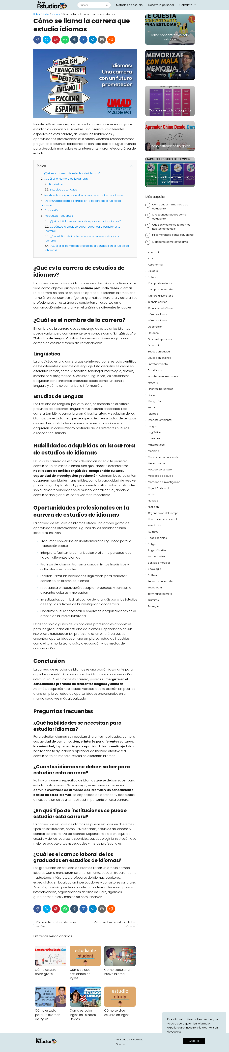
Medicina (153, 451)
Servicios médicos (159, 562)
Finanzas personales (160, 389)
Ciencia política (157, 302)
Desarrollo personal (161, 5)
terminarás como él (160, 593)
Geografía (154, 401)
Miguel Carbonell (158, 488)
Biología (153, 271)
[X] (47, 40)
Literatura (154, 438)
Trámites (153, 600)
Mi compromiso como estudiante (173, 234)
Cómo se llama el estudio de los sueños (56, 924)
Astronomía (155, 264)
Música (152, 494)
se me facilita (156, 556)
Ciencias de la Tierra (160, 308)
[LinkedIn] (83, 40)
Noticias (153, 500)
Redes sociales (157, 538)
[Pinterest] (56, 40)
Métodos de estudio (129, 5)
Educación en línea (159, 358)
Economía (154, 345)
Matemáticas (156, 444)
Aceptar (194, 1041)
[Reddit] (111, 40)
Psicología (154, 525)
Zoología (153, 606)
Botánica (153, 277)
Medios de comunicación (163, 457)
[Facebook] (37, 40)
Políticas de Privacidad (129, 1039)
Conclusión (52, 210)
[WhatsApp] (65, 40)
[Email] (102, 40)
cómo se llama (157, 314)
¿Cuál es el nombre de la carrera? (66, 179)
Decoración (155, 326)
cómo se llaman (158, 320)
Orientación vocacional (162, 519)
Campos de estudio (160, 289)
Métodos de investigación (164, 482)
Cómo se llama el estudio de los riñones (114, 924)
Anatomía (154, 252)
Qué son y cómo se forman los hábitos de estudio (171, 226)
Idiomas (153, 413)
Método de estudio (160, 469)
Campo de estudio (160, 283)
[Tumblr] (74, 40)
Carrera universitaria (160, 295)
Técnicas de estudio (160, 581)
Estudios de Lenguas (63, 190)
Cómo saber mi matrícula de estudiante (170, 206)
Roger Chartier (157, 550)
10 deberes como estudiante (170, 242)
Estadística (155, 370)
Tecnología (155, 587)
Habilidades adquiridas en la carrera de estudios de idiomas (83, 195)
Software (153, 575)
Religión (153, 544)
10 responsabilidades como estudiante (169, 216)
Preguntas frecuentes (59, 216)
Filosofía (153, 382)
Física (151, 395)
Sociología (154, 569)
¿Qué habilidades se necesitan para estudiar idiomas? (85, 221)
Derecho (153, 333)
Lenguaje (153, 426)
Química (153, 531)
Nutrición (153, 507)
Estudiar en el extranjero (163, 376)
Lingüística (56, 184)
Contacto (185, 5)
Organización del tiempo (163, 513)
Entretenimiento (158, 364)
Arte (150, 258)
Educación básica (159, 351)
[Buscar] (107, 5)
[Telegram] (93, 40)
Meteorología (156, 463)
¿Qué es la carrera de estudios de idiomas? (72, 173)
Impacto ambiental (160, 420)
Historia (152, 407)
